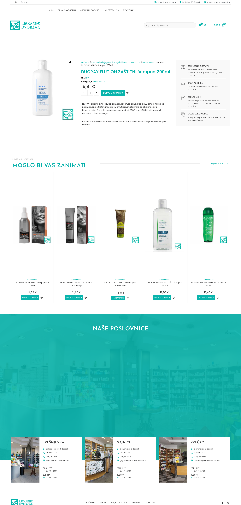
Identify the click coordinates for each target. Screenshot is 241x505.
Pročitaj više (118, 298)
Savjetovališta (111, 10)
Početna (85, 62)
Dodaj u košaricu (113, 92)
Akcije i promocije (89, 10)
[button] (70, 62)
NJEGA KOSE (134, 62)
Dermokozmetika (67, 10)
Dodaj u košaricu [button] (30, 298)
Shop (51, 10)
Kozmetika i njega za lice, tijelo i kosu (109, 62)
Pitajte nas (128, 10)
